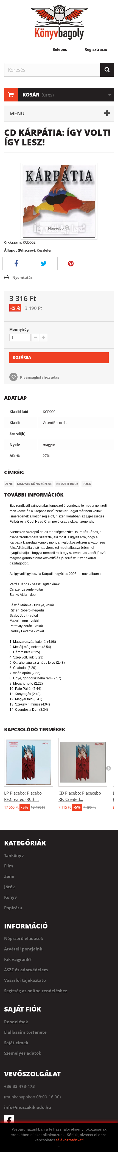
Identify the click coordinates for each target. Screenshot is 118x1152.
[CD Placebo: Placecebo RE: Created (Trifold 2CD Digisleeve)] (82, 762)
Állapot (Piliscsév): (20, 250)
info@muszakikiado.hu (27, 1107)
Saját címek (16, 1042)
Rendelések (16, 1021)
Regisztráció (96, 49)
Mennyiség (19, 329)
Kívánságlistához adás (39, 377)
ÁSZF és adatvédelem (26, 969)
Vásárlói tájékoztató (25, 980)
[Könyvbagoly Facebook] (59, 1120)
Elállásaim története (25, 1032)
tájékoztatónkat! (70, 1140)
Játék (9, 886)
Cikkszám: (13, 242)
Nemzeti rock (67, 484)
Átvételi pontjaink (23, 949)
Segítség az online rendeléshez (35, 990)
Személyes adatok (22, 1053)
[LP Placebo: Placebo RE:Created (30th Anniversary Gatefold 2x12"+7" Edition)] (28, 762)
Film (8, 866)
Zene (9, 484)
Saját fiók (22, 1008)
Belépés (59, 49)
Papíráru (13, 907)
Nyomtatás (22, 277)
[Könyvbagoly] (59, 22)
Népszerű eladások (23, 938)
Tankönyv (14, 855)
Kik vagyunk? (17, 959)
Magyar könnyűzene (34, 484)
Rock (87, 484)
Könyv (10, 897)
